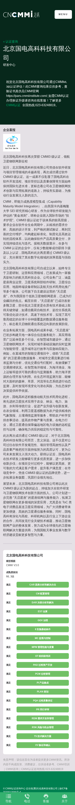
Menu (63, 14)
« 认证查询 (10, 41)
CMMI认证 (13, 105)
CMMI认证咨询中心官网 (22, 14)
